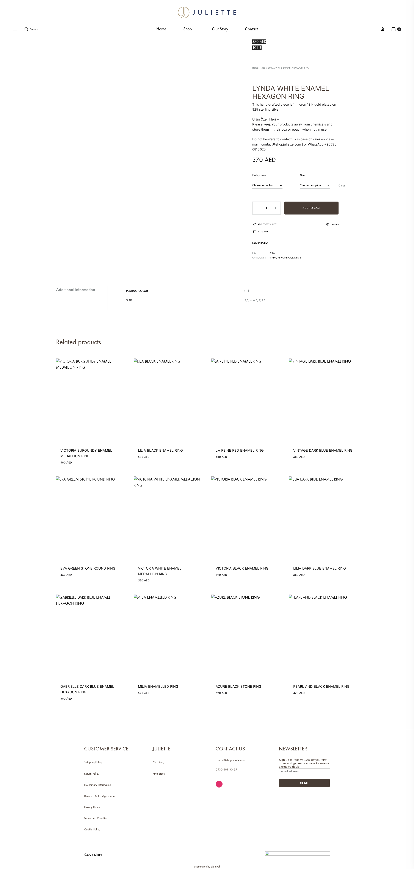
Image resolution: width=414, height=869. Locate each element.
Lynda (273, 257)
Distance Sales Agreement (99, 796)
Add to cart (311, 208)
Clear (342, 185)
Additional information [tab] (75, 289)
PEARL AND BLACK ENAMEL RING (321, 686)
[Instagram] (219, 784)
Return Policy (260, 242)
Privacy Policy (92, 807)
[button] (260, 231)
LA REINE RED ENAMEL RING (240, 450)
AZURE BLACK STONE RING (238, 686)
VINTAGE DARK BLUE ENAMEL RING (323, 450)
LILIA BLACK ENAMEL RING (160, 450)
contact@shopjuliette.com (230, 760)
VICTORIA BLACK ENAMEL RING (242, 568)
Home (161, 29)
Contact (251, 29)
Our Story (220, 29)
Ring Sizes (159, 773)
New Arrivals (285, 257)
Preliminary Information (97, 785)
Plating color (259, 175)
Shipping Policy (93, 762)
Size (302, 175)
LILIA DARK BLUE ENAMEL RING (319, 568)
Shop (187, 29)
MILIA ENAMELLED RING (158, 686)
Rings (297, 257)
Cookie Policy (92, 829)
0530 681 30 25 (226, 769)
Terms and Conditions (97, 818)
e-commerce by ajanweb (207, 866)
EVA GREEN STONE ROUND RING (87, 568)
